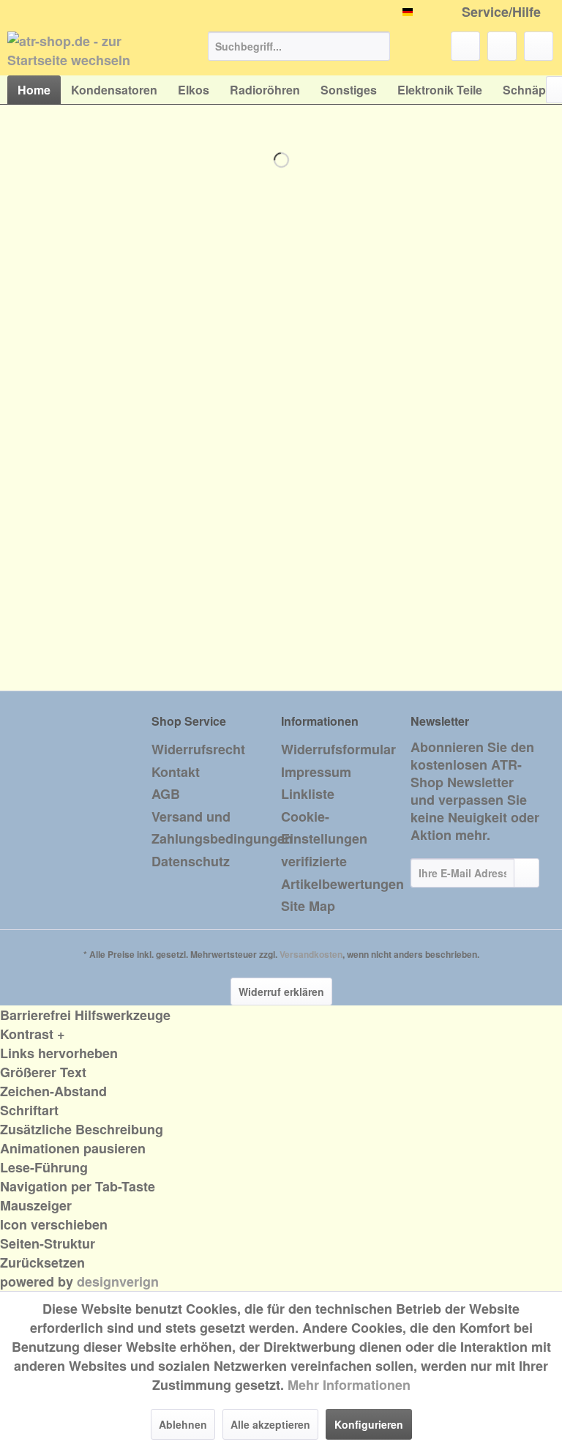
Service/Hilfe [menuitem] (501, 12)
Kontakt (175, 771)
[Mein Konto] (502, 46)
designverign (118, 1281)
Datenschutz (190, 861)
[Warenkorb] (538, 46)
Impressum (316, 771)
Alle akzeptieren (270, 1424)
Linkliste (307, 793)
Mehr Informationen (349, 1384)
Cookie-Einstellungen (324, 828)
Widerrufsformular (338, 749)
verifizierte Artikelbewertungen (342, 872)
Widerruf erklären (281, 991)
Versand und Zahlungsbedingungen (212, 828)
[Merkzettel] (465, 46)
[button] (281, 1034)
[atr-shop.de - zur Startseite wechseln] (84, 49)
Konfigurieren (368, 1424)
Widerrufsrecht (198, 749)
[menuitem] (299, 46)
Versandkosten (311, 954)
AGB (165, 793)
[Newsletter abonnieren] (526, 873)
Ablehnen (183, 1424)
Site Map (308, 905)
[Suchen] (376, 46)
